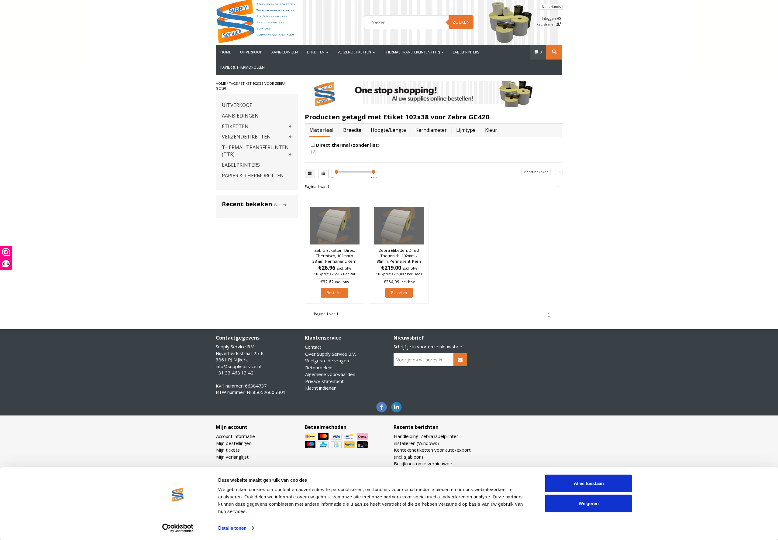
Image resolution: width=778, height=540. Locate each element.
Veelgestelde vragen (327, 360)
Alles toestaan (589, 483)
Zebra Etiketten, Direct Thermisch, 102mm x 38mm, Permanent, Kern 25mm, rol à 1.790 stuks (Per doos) (399, 261)
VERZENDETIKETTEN (355, 52)
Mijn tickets (228, 450)
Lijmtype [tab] (466, 130)
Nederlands (551, 6)
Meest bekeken (536, 171)
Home (225, 52)
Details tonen (232, 528)
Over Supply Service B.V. (330, 354)
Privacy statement (324, 381)
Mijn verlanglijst (232, 457)
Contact (313, 347)
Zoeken (461, 22)
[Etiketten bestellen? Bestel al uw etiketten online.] (255, 21)
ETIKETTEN (316, 52)
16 (558, 171)
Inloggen (549, 18)
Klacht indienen (320, 388)
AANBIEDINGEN (284, 52)
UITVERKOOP (251, 52)
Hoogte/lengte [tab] (388, 130)
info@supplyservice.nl (238, 366)
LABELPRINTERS (466, 52)
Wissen (280, 204)
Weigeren (589, 503)
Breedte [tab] (352, 130)
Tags (233, 83)
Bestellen (335, 292)
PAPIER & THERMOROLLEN (242, 67)
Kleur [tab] (491, 130)
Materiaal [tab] (321, 130)
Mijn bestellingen (233, 443)
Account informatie (235, 436)
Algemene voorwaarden (330, 374)
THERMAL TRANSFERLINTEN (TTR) (412, 52)
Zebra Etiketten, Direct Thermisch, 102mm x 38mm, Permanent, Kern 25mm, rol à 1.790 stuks (334, 259)
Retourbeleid (318, 367)
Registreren (546, 24)
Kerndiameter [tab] (431, 130)
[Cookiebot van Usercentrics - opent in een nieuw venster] (178, 528)
